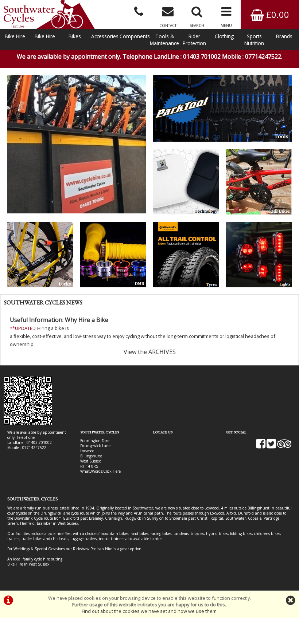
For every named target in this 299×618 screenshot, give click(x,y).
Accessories (105, 36)
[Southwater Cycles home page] (49, 14)
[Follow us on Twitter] (271, 446)
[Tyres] (186, 254)
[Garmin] (186, 181)
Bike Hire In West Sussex (28, 564)
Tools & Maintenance (164, 40)
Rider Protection (194, 40)
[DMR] (113, 254)
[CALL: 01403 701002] (138, 11)
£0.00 (276, 14)
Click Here (112, 471)
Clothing (224, 36)
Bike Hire (15, 36)
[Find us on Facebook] (260, 446)
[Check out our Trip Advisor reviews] (284, 446)
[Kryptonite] (40, 254)
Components (135, 36)
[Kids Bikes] (259, 181)
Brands (284, 36)
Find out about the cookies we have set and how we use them (149, 611)
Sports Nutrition (254, 40)
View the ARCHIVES (150, 352)
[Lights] (259, 254)
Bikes (75, 36)
